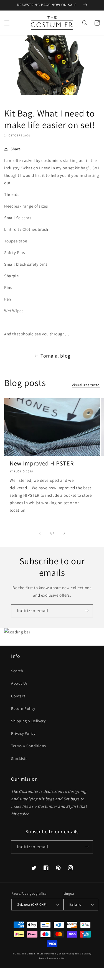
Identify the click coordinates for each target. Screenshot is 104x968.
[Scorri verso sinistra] (40, 533)
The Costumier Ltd (33, 953)
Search (17, 670)
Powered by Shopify (56, 953)
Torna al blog (55, 356)
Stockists (19, 758)
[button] (7, 23)
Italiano (75, 904)
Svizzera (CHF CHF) (32, 904)
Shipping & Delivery (28, 720)
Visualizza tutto (86, 384)
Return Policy (23, 708)
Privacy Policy (23, 733)
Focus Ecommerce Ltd (52, 958)
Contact (18, 695)
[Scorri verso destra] (64, 533)
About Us (19, 683)
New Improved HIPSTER (41, 463)
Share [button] (16, 148)
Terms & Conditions (28, 745)
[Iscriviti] (86, 610)
